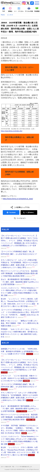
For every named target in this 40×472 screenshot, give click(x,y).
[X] (28, 3)
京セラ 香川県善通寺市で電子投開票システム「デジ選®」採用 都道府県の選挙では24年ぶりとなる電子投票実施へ (20, 281)
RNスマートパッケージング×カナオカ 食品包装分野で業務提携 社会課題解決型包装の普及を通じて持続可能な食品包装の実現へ (19, 273)
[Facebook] (32, 3)
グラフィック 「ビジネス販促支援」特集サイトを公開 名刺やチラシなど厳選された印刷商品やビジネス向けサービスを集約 (19, 378)
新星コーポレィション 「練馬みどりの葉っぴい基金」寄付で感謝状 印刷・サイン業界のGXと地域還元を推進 (19, 323)
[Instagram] (24, 3)
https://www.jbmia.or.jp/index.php (11, 131)
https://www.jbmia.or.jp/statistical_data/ (18, 199)
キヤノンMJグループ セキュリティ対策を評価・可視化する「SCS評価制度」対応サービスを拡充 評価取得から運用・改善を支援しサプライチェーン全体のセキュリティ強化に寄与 (20, 397)
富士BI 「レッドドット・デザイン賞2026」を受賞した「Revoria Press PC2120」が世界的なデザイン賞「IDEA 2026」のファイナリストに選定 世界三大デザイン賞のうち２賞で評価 (20, 452)
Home (3, 15)
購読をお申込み (16, 3)
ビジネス (10, 15)
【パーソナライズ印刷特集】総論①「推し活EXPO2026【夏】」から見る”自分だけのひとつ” (19, 254)
